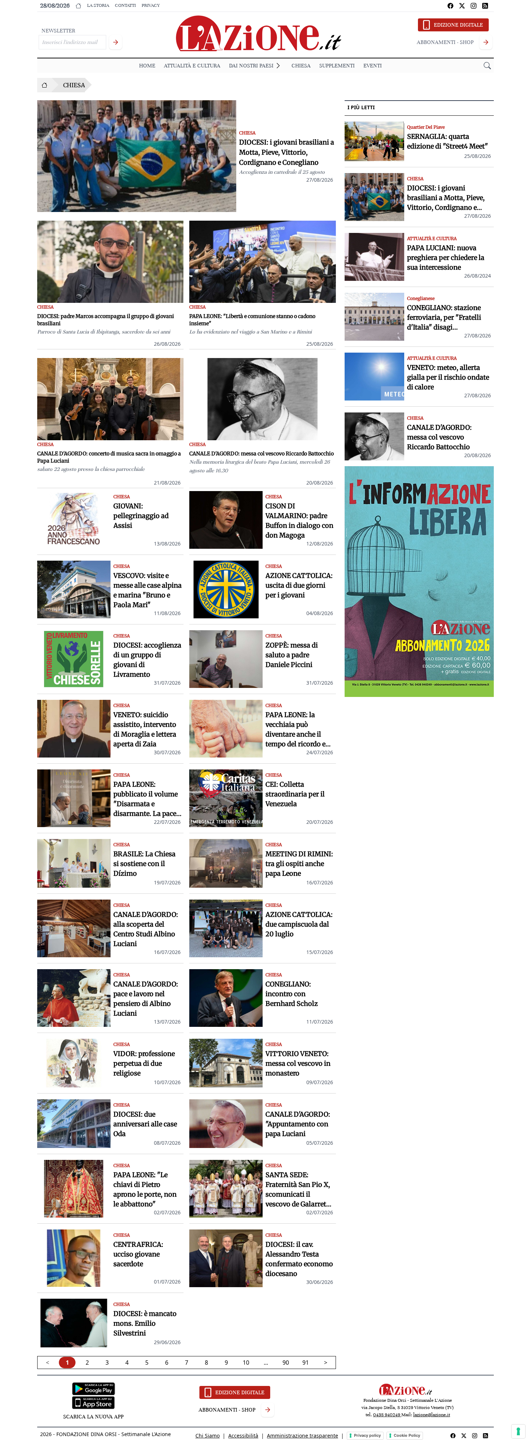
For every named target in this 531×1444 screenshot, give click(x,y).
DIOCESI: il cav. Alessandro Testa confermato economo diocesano (299, 1259)
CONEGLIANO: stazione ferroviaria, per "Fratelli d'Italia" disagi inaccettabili (444, 318)
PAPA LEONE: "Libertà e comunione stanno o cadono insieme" (252, 320)
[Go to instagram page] (473, 6)
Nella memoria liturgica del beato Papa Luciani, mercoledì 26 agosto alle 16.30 (259, 466)
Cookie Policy (407, 1435)
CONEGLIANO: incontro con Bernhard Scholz (292, 994)
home (147, 65)
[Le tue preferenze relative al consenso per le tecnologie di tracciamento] (518, 1431)
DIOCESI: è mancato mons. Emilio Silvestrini (145, 1323)
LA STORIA (98, 5)
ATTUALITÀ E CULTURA (192, 65)
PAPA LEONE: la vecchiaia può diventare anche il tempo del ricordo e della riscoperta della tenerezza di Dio (298, 730)
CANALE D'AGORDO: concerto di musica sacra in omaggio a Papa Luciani (109, 457)
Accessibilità (243, 1435)
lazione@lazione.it (431, 1415)
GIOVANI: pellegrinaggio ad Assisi (141, 516)
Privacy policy (367, 1435)
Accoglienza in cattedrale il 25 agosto (282, 172)
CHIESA (301, 65)
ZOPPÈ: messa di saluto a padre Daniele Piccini (292, 655)
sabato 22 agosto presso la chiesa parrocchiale (90, 469)
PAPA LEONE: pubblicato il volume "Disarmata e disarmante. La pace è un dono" (147, 799)
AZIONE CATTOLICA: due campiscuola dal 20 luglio (299, 924)
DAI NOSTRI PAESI (251, 65)
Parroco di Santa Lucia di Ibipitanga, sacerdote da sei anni (103, 331)
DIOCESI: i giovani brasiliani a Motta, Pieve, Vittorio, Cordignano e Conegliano (286, 152)
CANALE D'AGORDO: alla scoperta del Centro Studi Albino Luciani (145, 929)
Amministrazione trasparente (302, 1435)
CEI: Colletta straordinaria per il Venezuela (295, 794)
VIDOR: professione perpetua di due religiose (144, 1063)
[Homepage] (44, 85)
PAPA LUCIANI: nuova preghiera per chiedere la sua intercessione (445, 257)
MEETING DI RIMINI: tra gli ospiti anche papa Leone (299, 864)
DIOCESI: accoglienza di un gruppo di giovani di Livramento (147, 660)
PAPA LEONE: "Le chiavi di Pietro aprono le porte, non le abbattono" (145, 1189)
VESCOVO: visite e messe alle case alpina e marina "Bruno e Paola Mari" (147, 590)
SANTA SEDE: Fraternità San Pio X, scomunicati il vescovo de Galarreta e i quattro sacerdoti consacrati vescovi (298, 1190)
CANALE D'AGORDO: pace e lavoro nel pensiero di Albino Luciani (145, 998)
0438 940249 (387, 1415)
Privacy (151, 5)
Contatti (125, 5)
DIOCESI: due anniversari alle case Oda (145, 1124)
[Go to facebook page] (450, 6)
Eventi (372, 65)
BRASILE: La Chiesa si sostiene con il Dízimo (144, 864)
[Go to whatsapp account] (485, 6)
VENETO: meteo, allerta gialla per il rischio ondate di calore (448, 377)
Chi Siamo (207, 1435)
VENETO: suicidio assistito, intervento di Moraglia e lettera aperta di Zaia (144, 729)
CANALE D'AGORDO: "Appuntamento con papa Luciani (298, 1124)
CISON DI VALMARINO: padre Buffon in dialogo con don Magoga (299, 520)
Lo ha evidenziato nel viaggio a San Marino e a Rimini (250, 331)
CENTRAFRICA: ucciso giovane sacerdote (138, 1254)
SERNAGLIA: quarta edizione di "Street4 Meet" (447, 141)
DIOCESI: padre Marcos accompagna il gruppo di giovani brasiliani (105, 320)
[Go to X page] (462, 6)
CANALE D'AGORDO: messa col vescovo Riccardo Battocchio (261, 453)
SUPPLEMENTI (337, 65)
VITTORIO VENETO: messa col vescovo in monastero (298, 1063)
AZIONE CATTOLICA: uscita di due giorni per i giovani (299, 585)
